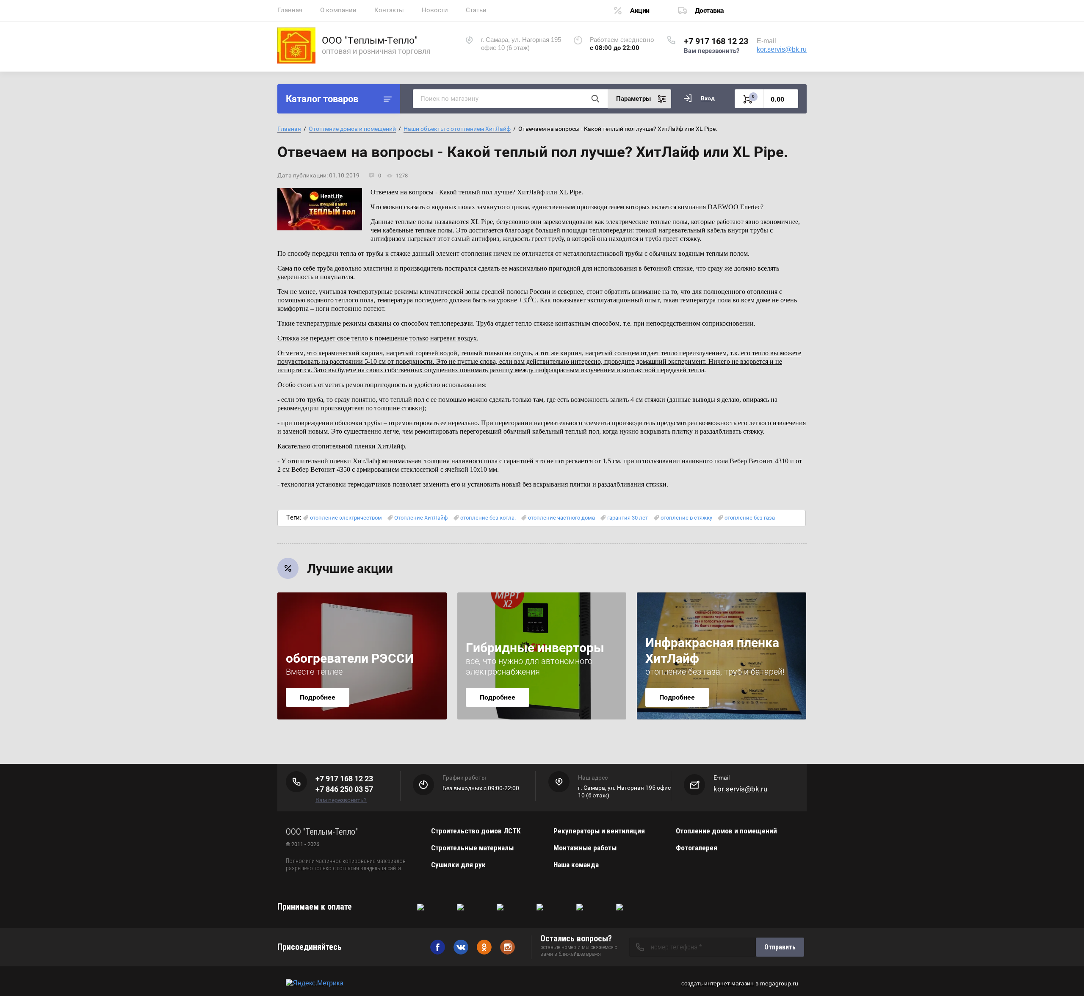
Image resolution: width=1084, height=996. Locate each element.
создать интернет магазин (717, 983)
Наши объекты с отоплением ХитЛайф (457, 128)
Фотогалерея (696, 848)
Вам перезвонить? (711, 51)
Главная (289, 10)
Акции (640, 10)
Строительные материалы (472, 848)
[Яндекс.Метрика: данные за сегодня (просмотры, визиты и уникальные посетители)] (314, 983)
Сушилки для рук (458, 864)
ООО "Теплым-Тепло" (370, 40)
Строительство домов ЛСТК (476, 831)
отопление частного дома (561, 518)
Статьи (476, 10)
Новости (435, 10)
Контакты (389, 10)
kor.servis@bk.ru (782, 49)
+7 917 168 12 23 (716, 41)
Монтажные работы (585, 848)
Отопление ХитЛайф (421, 518)
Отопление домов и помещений (352, 128)
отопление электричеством (346, 518)
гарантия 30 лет (627, 518)
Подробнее (317, 697)
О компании (338, 10)
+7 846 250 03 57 (344, 789)
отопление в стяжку (686, 518)
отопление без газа (750, 518)
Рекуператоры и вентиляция (599, 831)
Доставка (709, 10)
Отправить (780, 947)
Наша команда (576, 864)
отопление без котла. (488, 518)
